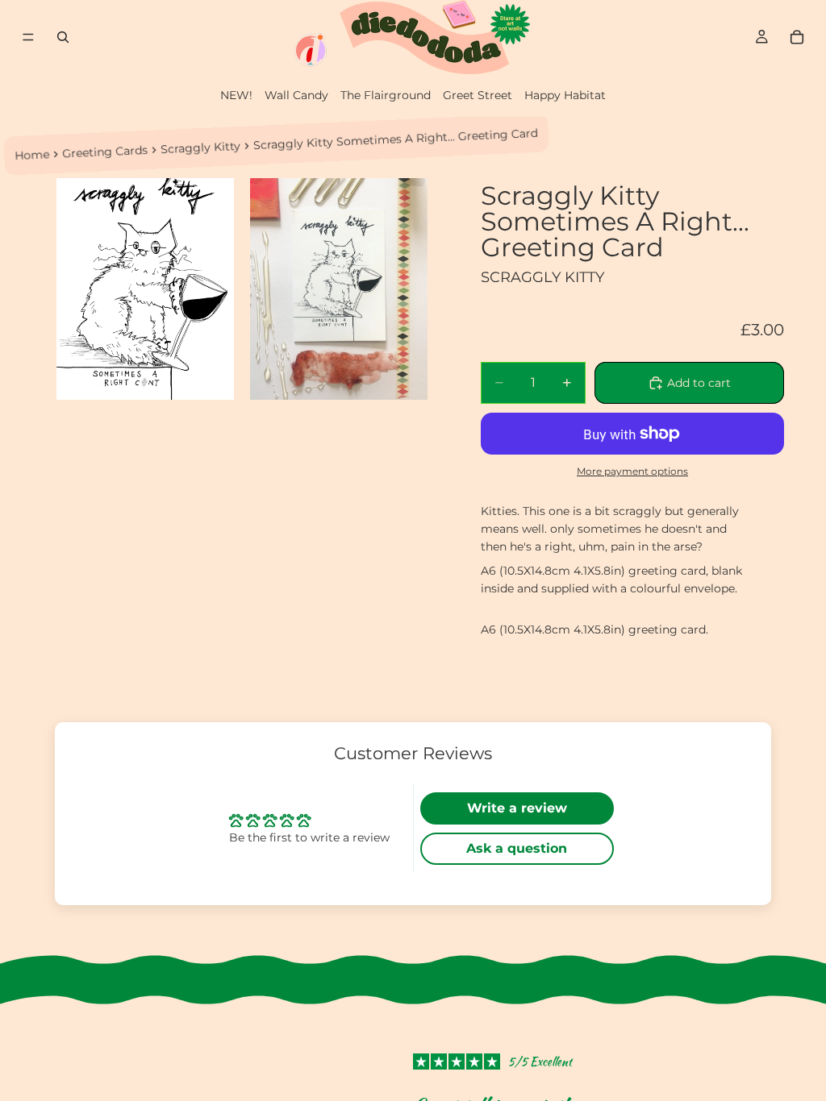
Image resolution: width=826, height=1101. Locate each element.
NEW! (236, 95)
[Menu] (28, 37)
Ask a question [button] (516, 848)
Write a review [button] (517, 808)
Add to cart (699, 383)
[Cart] (797, 37)
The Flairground (385, 95)
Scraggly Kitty (201, 147)
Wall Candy (296, 95)
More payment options (632, 471)
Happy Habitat (565, 95)
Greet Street (477, 95)
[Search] (63, 37)
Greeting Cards (105, 152)
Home (32, 155)
